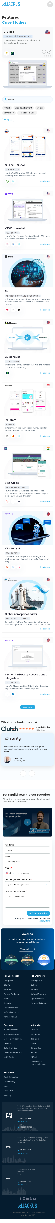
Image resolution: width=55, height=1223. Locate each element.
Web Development (12, 1034)
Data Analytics (10, 1048)
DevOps (7, 1043)
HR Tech (34, 1052)
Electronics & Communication (38, 1062)
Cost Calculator (11, 1077)
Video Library (9, 1081)
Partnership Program (40, 1003)
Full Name (10, 845)
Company (8, 980)
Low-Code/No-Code (13, 1052)
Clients (7, 985)
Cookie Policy (15, 1212)
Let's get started (37, 913)
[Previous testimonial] (23, 773)
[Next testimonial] (32, 773)
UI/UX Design (9, 1057)
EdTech (34, 1057)
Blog (6, 1086)
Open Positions (37, 998)
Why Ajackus (36, 980)
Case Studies (9, 1091)
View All (24, 949)
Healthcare (36, 1034)
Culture (34, 985)
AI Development (11, 1029)
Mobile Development (13, 1039)
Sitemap (7, 1095)
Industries (8, 989)
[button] (27, 749)
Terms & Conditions (38, 1212)
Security (7, 1003)
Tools (6, 998)
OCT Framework (11, 1007)
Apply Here (45, 921)
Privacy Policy (25, 1212)
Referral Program (11, 1012)
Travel (33, 1043)
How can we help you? (16, 891)
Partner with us (10, 1017)
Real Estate (36, 1039)
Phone (8, 868)
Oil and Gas (36, 1048)
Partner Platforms (12, 994)
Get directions (23, 1121)
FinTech (34, 1029)
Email (8, 856)
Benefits (34, 989)
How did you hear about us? (18, 879)
